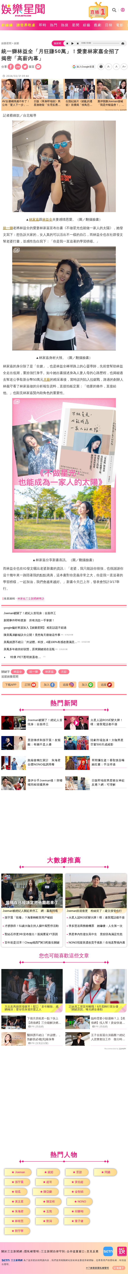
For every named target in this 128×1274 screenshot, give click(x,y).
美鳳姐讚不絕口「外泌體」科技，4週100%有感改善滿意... (40, 642)
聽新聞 (57, 43)
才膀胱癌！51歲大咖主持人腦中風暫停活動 (32, 925)
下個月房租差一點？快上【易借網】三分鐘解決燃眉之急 (44, 1021)
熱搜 (65, 25)
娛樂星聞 (6, 43)
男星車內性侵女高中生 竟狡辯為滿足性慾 (95, 934)
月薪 (46, 379)
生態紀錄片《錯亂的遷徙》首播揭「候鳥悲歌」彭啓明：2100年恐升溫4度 (79, 103)
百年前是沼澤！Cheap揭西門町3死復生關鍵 (32, 942)
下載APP (10, 684)
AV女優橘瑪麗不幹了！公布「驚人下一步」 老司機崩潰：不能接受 (16, 103)
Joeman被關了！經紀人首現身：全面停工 (30, 613)
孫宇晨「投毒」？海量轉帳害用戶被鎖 (29, 917)
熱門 (54, 25)
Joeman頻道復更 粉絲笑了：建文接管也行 (94, 910)
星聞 (76, 25)
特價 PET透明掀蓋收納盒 (27, 657)
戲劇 (98, 25)
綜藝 (87, 25)
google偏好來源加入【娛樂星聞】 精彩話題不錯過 (35, 627)
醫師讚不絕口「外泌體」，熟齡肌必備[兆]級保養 (44, 1037)
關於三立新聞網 (11, 1251)
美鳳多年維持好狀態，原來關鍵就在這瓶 (29, 649)
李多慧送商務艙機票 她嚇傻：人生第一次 (95, 925)
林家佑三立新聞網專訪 (31, 598)
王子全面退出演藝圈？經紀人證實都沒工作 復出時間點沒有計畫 (108, 1038)
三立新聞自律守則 (53, 1251)
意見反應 (93, 1251)
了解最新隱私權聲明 (98, 1268)
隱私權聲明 (31, 1251)
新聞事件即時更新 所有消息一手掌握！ (29, 620)
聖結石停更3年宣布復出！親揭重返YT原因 (31, 934)
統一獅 (8, 228)
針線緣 (7, 25)
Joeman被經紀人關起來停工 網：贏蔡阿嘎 (30, 910)
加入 (47, 684)
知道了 (120, 1268)
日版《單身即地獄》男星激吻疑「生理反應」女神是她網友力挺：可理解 (47, 103)
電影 (120, 25)
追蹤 (65, 684)
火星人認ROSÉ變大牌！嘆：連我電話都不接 (97, 917)
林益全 (47, 219)
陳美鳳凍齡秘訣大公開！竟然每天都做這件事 (32, 634)
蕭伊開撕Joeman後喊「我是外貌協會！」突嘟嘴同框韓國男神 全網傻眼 (111, 103)
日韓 (109, 25)
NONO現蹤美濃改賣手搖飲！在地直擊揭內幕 (97, 942)
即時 (43, 25)
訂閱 (27, 684)
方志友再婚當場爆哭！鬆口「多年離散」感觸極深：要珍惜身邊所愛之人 (31, 1008)
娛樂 (16, 43)
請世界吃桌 (26, 25)
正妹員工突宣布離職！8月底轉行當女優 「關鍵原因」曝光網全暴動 (95, 1008)
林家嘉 (34, 219)
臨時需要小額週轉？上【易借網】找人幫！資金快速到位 (108, 1021)
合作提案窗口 (76, 1251)
